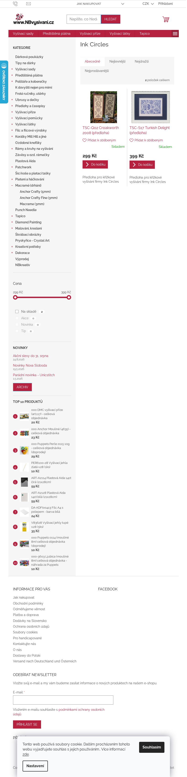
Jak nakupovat (89, 3)
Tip (26, 331)
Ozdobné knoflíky (28, 143)
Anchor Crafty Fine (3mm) (38, 198)
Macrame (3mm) (32, 204)
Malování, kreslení (28, 228)
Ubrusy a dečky (27, 100)
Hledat (110, 19)
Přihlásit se (27, 724)
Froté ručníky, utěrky (30, 93)
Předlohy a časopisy (30, 106)
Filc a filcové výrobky (31, 130)
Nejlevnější (117, 61)
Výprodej (22, 259)
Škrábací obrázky (28, 234)
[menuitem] (23, 33)
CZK (146, 3)
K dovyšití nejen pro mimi (33, 87)
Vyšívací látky (25, 124)
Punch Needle (25, 210)
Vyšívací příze (25, 112)
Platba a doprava (26, 615)
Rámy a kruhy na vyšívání (34, 149)
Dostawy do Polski (26, 655)
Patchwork (23, 167)
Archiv (22, 387)
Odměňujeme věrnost (29, 609)
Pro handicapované (27, 638)
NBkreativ (22, 265)
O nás (17, 650)
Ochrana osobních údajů (31, 626)
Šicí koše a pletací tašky (33, 173)
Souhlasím (152, 747)
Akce (27, 318)
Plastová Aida (25, 161)
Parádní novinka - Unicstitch (34, 375)
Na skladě (31, 311)
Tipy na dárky (25, 63)
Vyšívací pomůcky (29, 118)
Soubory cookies (25, 632)
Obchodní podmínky (28, 603)
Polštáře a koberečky (31, 81)
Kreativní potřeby (28, 246)
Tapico (20, 216)
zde (26, 754)
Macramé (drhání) (28, 185)
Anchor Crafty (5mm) (35, 191)
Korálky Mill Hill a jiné (30, 136)
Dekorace (22, 253)
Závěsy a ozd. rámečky (32, 155)
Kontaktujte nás (24, 644)
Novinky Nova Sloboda (30, 365)
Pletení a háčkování (29, 179)
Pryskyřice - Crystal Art (32, 240)
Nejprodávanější (97, 71)
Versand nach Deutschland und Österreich (44, 661)
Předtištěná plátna (29, 75)
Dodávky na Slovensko (30, 621)
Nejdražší (142, 61)
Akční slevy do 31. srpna (30, 356)
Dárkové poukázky (29, 57)
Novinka (30, 324)
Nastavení (35, 766)
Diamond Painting (28, 222)
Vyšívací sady (25, 69)
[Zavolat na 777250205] (19, 3)
